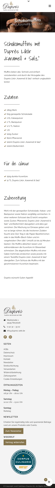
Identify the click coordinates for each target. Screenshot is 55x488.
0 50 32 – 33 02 (13, 327)
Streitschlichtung (11, 366)
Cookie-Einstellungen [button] (13, 379)
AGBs (6, 349)
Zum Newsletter (13, 431)
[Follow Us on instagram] (10, 337)
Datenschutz (9, 353)
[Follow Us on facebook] (5, 337)
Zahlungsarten (10, 376)
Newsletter (8, 362)
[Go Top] (49, 473)
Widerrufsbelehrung (12, 372)
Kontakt (7, 359)
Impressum (8, 356)
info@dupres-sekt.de (16, 331)
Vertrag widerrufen (14, 442)
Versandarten (9, 369)
